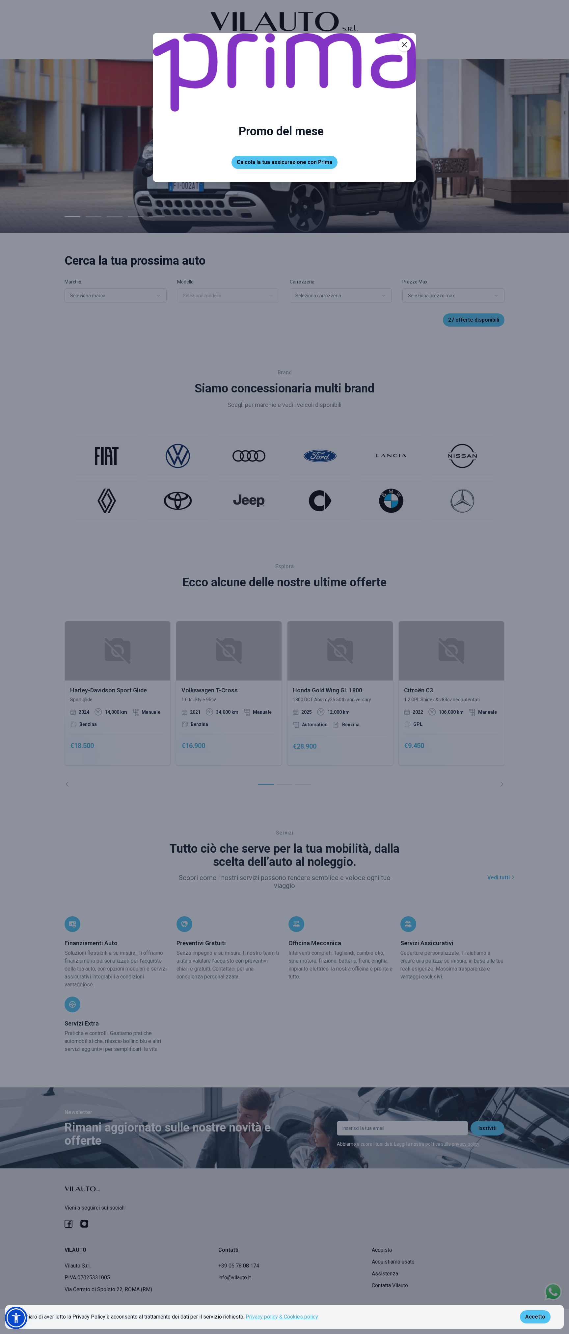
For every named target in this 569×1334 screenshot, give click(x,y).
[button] (16, 1317)
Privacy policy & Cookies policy (282, 1317)
